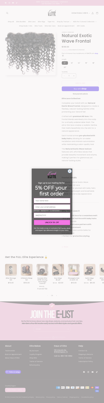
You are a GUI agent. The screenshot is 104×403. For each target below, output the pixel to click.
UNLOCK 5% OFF (52, 222)
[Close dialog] (70, 171)
